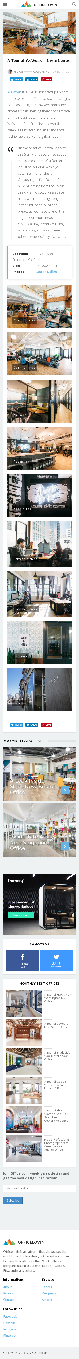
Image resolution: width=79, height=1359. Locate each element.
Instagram (10, 1329)
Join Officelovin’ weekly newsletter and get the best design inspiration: (36, 1175)
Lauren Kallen (46, 271)
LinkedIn (9, 1323)
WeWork (14, 92)
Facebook (10, 1317)
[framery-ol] (39, 904)
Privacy (8, 1293)
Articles (47, 1300)
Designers (49, 1293)
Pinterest (9, 1335)
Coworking (41, 71)
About (7, 1287)
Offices (47, 1287)
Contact (9, 1300)
